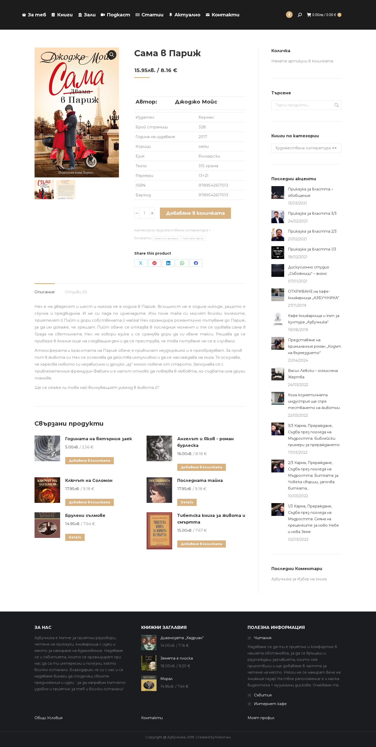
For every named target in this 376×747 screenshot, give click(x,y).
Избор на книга (312, 579)
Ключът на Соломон (89, 480)
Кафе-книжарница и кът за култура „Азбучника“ (313, 318)
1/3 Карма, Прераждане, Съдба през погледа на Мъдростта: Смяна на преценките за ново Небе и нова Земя (313, 519)
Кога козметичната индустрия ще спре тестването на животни (314, 401)
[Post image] (277, 192)
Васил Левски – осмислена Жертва (313, 373)
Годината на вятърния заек (98, 438)
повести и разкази (166, 238)
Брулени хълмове (85, 515)
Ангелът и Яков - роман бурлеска (205, 442)
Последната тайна (200, 480)
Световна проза (193, 238)
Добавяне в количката (195, 213)
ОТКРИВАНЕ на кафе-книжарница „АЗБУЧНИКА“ (313, 294)
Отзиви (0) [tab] (76, 291)
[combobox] (306, 148)
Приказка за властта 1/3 (312, 249)
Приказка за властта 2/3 (312, 231)
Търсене (336, 105)
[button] (111, 54)
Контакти (152, 718)
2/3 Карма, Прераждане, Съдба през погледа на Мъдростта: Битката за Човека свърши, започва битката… (313, 475)
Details (187, 502)
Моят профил (261, 718)
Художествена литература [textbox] (304, 148)
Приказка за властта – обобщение (310, 192)
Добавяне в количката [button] (89, 460)
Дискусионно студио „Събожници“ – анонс (308, 270)
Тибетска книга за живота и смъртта (211, 519)
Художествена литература (182, 230)
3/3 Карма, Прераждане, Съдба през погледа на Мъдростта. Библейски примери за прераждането (314, 435)
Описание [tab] (45, 291)
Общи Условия (48, 718)
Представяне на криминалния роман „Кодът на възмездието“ (314, 346)
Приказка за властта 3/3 (312, 213)
